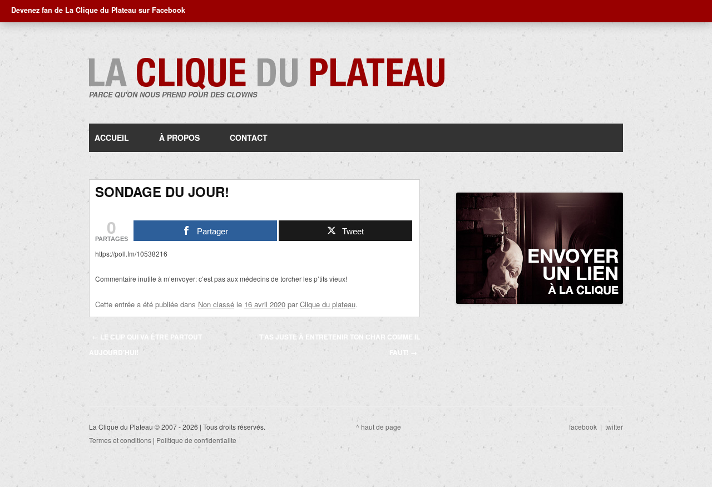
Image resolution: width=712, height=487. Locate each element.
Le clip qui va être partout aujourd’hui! (145, 344)
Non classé (216, 304)
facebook (583, 426)
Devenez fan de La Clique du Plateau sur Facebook (98, 10)
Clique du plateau (327, 304)
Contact (249, 137)
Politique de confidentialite (196, 440)
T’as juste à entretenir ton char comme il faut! (339, 344)
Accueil (112, 137)
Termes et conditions (120, 440)
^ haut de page (378, 426)
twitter (614, 426)
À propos (179, 137)
